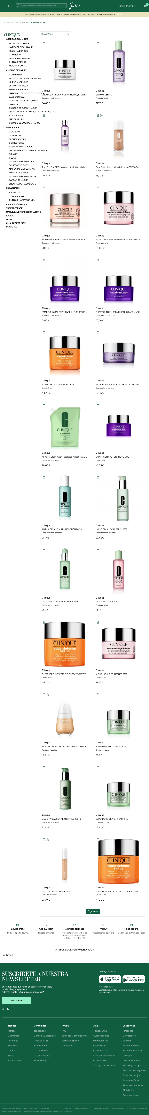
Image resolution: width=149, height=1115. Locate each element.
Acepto (85, 166)
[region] (75, 143)
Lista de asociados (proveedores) (48, 159)
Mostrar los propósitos (63, 166)
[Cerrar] (116, 115)
